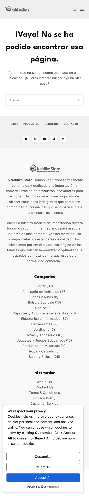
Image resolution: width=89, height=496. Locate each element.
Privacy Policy (44, 398)
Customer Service (44, 403)
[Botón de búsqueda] (78, 100)
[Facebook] (26, 139)
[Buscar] (74, 9)
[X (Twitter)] (35, 139)
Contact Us (44, 387)
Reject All (43, 467)
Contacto (71, 123)
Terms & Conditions (44, 393)
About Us (44, 382)
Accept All (43, 477)
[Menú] (82, 9)
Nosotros (51, 123)
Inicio (14, 123)
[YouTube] (54, 139)
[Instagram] (44, 139)
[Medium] (63, 139)
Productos (31, 123)
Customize (43, 456)
